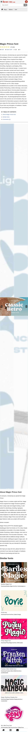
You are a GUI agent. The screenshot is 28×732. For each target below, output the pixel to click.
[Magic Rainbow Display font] (14, 685)
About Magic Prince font (9, 114)
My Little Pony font (6, 725)
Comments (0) (6, 119)
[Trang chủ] (3, 730)
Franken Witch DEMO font (8, 669)
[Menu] (10, 730)
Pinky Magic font (6, 640)
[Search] (25, 5)
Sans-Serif (9, 49)
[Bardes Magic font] (14, 572)
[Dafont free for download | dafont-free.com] (9, 1)
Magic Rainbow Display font (9, 697)
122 (15, 49)
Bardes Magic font (6, 584)
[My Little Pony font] (14, 713)
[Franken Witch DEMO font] (14, 657)
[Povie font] (14, 600)
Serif (2, 49)
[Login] (26, 1)
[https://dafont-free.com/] (2, 9)
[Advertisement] (14, 27)
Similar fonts (6, 117)
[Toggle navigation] (1, 1)
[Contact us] (17, 730)
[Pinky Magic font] (14, 629)
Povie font (4, 612)
